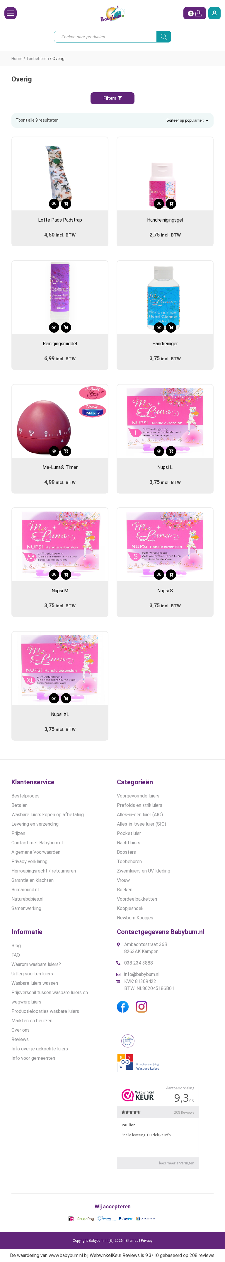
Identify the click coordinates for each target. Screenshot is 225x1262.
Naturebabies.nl (27, 899)
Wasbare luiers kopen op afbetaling (47, 814)
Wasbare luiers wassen (34, 983)
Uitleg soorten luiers (32, 974)
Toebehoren (37, 58)
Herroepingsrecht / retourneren (43, 871)
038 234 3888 (138, 963)
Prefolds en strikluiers (139, 805)
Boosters (126, 852)
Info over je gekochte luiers (39, 1049)
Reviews (20, 1039)
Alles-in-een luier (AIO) (140, 814)
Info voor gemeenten (33, 1058)
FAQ (15, 955)
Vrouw (123, 880)
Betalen (19, 805)
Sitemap (131, 1241)
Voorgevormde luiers (138, 796)
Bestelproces (25, 796)
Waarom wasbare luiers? (36, 964)
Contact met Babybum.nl (37, 843)
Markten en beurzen (31, 1020)
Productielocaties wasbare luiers (45, 1011)
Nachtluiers (128, 843)
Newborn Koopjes (135, 918)
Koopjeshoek (130, 908)
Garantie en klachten (32, 880)
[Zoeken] (163, 36)
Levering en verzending (35, 824)
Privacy (146, 1241)
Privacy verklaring (29, 861)
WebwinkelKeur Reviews (115, 1255)
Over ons (20, 1030)
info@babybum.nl (141, 974)
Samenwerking (26, 908)
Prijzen (18, 833)
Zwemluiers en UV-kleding (143, 871)
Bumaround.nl (25, 889)
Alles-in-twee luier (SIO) (141, 824)
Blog (16, 945)
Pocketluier (129, 833)
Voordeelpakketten (137, 899)
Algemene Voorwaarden (35, 852)
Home (17, 58)
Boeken (124, 889)
